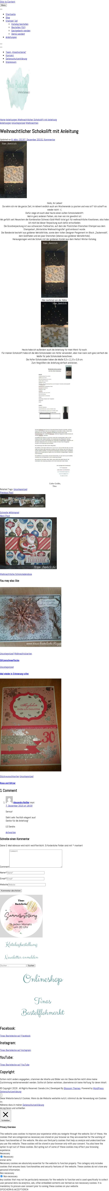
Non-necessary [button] (7, 1173)
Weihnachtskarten (23, 653)
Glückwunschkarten (9, 776)
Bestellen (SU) (18, 27)
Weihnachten (32, 122)
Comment (4, 866)
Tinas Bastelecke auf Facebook (15, 1035)
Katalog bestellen (19, 24)
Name (3, 872)
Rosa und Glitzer (7, 783)
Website (4, 884)
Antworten (11, 832)
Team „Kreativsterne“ (16, 52)
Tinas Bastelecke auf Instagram (15, 1050)
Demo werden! (18, 33)
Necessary (8, 1156)
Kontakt (10, 55)
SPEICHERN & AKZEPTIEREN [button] (14, 1189)
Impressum (11, 62)
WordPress (98, 1088)
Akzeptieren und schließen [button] (12, 1108)
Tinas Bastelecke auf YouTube (14, 1064)
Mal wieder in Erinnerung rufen (14, 673)
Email (3, 878)
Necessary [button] (5, 1153)
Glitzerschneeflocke (9, 660)
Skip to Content (7, 1)
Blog (8, 17)
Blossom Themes (72, 1088)
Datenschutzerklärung (16, 58)
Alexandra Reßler (21, 802)
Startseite (11, 14)
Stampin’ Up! (12, 20)
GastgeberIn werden (20, 30)
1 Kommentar (48, 139)
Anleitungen (11, 37)
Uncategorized (18, 122)
